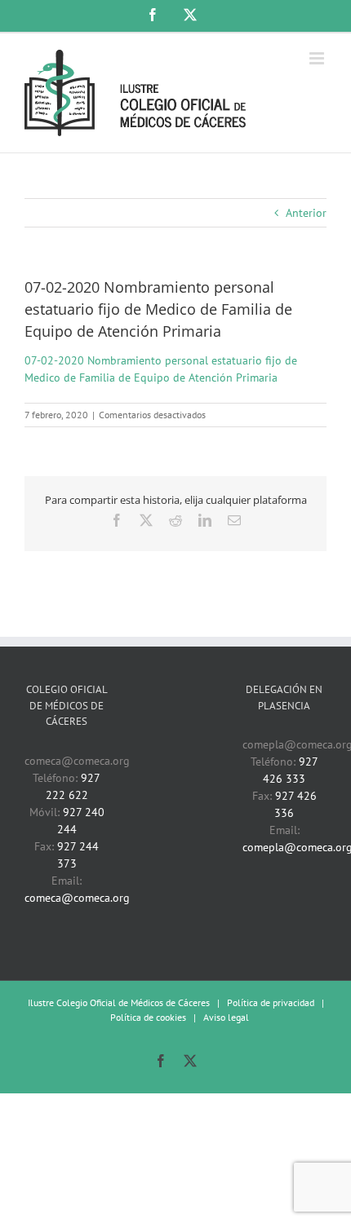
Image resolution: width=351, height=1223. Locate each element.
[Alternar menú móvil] (318, 58)
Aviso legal (226, 1017)
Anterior (306, 212)
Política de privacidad (270, 1002)
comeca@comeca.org (77, 897)
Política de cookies (148, 1017)
